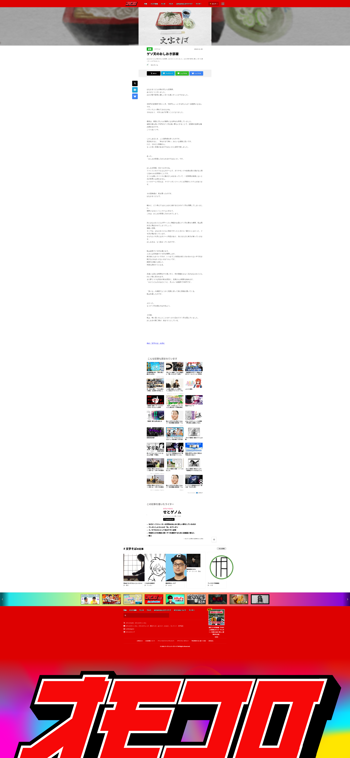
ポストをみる (154, 68)
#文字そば (157, 49)
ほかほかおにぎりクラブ (184, 4)
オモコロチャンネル (140, 623)
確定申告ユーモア (171, 583)
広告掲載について (150, 641)
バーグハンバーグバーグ (171, 646)
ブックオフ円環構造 (213, 583)
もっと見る (222, 548)
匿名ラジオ (153, 626)
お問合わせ (140, 641)
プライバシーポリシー (183, 641)
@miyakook (169, 519)
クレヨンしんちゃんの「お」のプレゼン (163, 527)
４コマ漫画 (154, 4)
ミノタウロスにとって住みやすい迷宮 (162, 530)
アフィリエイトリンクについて (166, 641)
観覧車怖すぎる (191, 569)
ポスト (155, 73)
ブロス (171, 4)
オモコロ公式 (130, 623)
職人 (150, 536)
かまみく (166, 626)
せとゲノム (154, 65)
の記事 (134, 548)
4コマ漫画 (132, 610)
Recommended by (192, 492)
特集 (145, 4)
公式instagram (130, 629)
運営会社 (211, 641)
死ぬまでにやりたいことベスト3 (133, 583)
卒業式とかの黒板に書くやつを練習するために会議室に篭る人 (172, 533)
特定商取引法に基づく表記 (199, 641)
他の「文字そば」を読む (156, 343)
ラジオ (163, 4)
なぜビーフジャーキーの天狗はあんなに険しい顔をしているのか (172, 524)
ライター (198, 4)
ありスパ (160, 626)
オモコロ (131, 4)
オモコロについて (180, 610)
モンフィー (174, 626)
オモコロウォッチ (144, 626)
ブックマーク (169, 73)
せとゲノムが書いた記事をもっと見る (194, 538)
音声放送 (180, 626)
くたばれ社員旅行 (150, 583)
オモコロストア (130, 632)
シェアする (183, 73)
